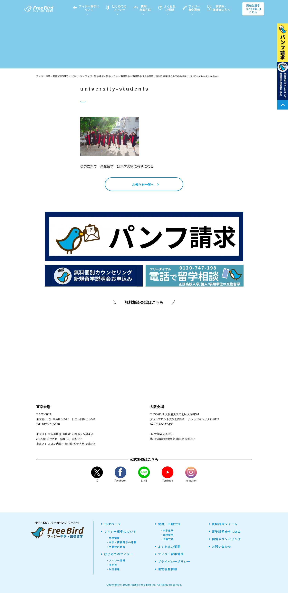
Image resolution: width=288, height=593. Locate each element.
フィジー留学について (120, 531)
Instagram (191, 480)
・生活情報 (113, 569)
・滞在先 (111, 565)
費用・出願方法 (169, 524)
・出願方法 (167, 539)
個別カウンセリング (226, 539)
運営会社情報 (168, 569)
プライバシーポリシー (174, 561)
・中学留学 (167, 530)
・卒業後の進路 (116, 547)
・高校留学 (167, 535)
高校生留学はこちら (253, 9)
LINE (144, 480)
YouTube (167, 480)
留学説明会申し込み (226, 531)
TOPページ (112, 524)
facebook (120, 480)
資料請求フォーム (225, 524)
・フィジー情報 (116, 560)
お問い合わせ (221, 546)
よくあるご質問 (169, 546)
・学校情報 (113, 538)
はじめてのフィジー (118, 554)
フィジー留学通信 (171, 554)
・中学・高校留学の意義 (121, 542)
